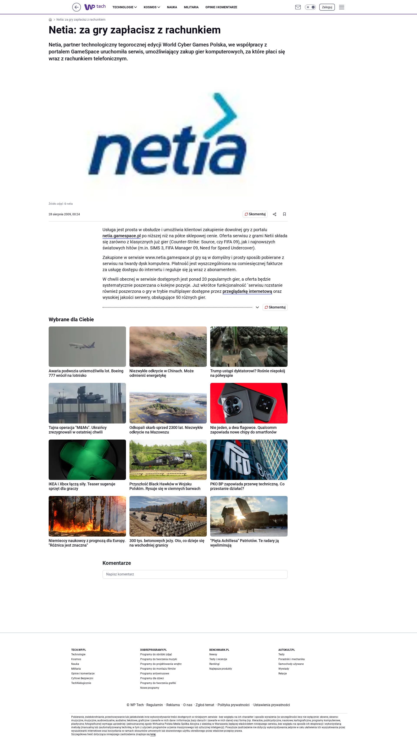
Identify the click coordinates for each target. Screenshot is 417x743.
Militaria (191, 7)
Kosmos (150, 7)
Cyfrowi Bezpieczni (82, 678)
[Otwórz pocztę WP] (298, 7)
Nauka (172, 7)
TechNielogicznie (81, 683)
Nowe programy (149, 687)
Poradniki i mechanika (291, 659)
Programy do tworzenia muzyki (158, 659)
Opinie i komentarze (221, 7)
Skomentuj (257, 214)
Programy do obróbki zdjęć (156, 654)
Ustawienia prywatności (271, 705)
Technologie (123, 7)
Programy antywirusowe (154, 673)
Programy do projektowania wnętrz (161, 664)
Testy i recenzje (218, 659)
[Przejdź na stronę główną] (76, 10)
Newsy (213, 654)
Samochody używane (291, 664)
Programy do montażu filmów (158, 668)
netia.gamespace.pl (122, 235)
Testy (281, 654)
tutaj (153, 734)
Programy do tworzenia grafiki (158, 683)
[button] (310, 7)
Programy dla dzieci (152, 678)
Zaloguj (327, 7)
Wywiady (283, 668)
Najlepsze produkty (220, 668)
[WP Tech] (98, 7)
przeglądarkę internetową (247, 291)
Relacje (282, 673)
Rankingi (214, 664)
